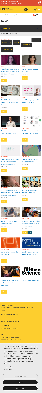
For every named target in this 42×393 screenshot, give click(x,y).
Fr (31, 10)
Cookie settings (20, 376)
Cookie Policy (8, 370)
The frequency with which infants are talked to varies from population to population (10, 192)
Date (7, 33)
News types (13, 33)
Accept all (20, 388)
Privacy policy (8, 367)
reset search (36, 40)
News (31, 15)
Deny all (20, 382)
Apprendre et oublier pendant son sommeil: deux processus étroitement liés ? (31, 223)
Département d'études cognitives (11, 3)
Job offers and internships (10, 321)
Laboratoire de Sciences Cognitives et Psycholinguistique (7, 9)
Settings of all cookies (9, 328)
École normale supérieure (9, 1)
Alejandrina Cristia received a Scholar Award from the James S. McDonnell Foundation (10, 71)
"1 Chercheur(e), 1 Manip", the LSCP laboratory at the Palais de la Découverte (10, 283)
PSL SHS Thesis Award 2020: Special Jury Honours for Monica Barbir (10, 102)
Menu (39, 9)
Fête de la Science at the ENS (30, 280)
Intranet (35, 9)
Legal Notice (5, 326)
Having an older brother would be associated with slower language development (10, 161)
